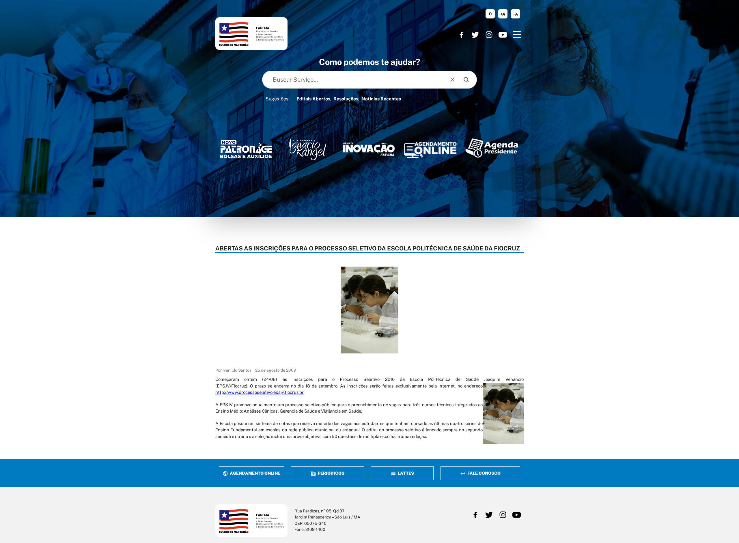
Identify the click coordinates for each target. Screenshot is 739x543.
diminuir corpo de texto (515, 13)
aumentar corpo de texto (502, 13)
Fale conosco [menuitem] (483, 473)
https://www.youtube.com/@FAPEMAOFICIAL (503, 35)
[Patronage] (246, 151)
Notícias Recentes (381, 99)
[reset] (452, 80)
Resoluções (345, 99)
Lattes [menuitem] (405, 473)
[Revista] (369, 149)
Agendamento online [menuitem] (254, 473)
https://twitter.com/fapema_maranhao (475, 35)
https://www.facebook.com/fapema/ (461, 35)
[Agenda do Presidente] (491, 148)
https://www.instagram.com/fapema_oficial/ (489, 35)
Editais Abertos (313, 99)
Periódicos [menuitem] (330, 473)
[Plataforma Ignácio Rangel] (307, 149)
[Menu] (517, 35)
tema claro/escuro (490, 13)
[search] (466, 80)
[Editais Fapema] (430, 148)
